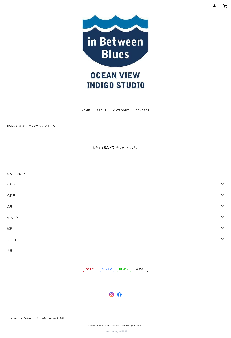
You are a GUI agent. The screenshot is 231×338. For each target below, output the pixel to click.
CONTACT (143, 110)
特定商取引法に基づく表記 (50, 318)
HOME (85, 110)
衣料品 (11, 195)
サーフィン (13, 239)
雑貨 (22, 125)
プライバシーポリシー (20, 318)
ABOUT (101, 110)
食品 (10, 206)
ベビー (11, 184)
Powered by (111, 331)
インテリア (13, 217)
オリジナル (35, 125)
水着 (10, 250)
